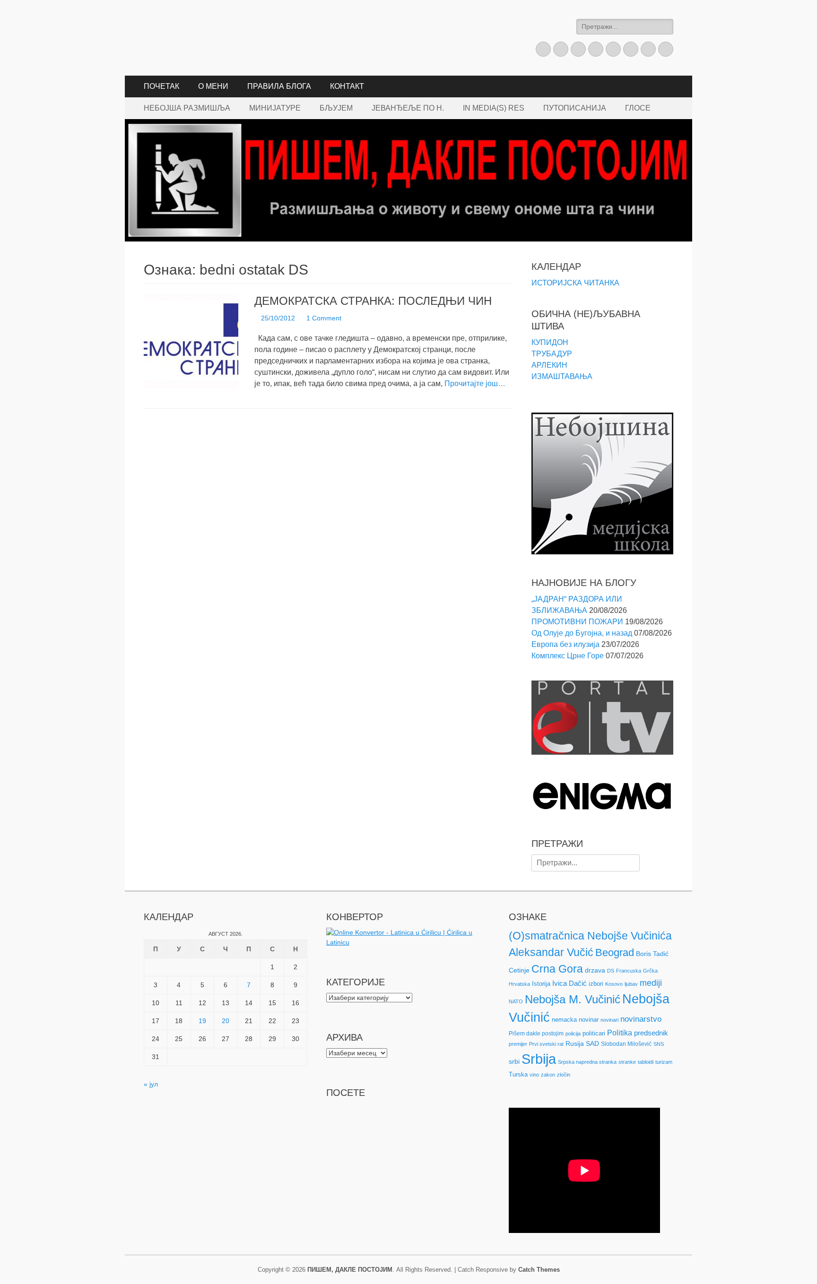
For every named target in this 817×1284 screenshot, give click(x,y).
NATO (516, 1001)
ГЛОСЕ (638, 108)
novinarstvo (640, 1019)
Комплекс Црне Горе (567, 656)
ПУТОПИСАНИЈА (574, 108)
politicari (593, 1033)
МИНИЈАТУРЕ (275, 108)
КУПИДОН (549, 342)
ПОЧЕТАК (161, 86)
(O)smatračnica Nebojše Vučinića (590, 936)
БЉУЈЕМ (336, 108)
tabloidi (645, 1062)
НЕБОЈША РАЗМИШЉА (187, 108)
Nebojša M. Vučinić (572, 999)
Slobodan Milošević (626, 1044)
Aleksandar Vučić (551, 952)
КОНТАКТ (347, 86)
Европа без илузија (565, 644)
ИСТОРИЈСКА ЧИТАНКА (575, 283)
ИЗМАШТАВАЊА (561, 376)
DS (610, 971)
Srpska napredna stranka (587, 1062)
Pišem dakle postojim (536, 1033)
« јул (151, 1084)
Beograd (614, 952)
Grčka (650, 971)
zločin (563, 1074)
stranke (627, 1062)
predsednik (651, 1033)
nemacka (564, 1019)
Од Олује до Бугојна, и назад (581, 633)
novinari (609, 1020)
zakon (548, 1074)
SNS (658, 1044)
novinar (589, 1019)
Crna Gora (557, 969)
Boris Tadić (652, 953)
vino (534, 1074)
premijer (518, 1044)
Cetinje (519, 970)
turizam (663, 1062)
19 (202, 1021)
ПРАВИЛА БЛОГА (279, 86)
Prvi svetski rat (546, 1044)
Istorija (541, 983)
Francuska (628, 971)
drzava (595, 970)
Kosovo (614, 984)
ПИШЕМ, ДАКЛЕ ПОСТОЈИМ (349, 1269)
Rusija (574, 1043)
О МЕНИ (213, 86)
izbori (596, 983)
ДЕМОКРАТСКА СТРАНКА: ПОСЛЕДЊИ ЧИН (373, 300)
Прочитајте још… (474, 383)
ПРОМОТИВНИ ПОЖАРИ (577, 622)
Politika (619, 1033)
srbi (514, 1061)
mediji (651, 983)
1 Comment (323, 318)
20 (225, 1021)
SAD (592, 1043)
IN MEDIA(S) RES (493, 108)
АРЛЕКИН (549, 365)
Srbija (538, 1059)
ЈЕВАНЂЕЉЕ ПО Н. (408, 108)
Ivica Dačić (569, 983)
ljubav (631, 984)
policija (573, 1033)
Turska (518, 1074)
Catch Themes (539, 1269)
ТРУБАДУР (551, 354)
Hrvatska (519, 984)
